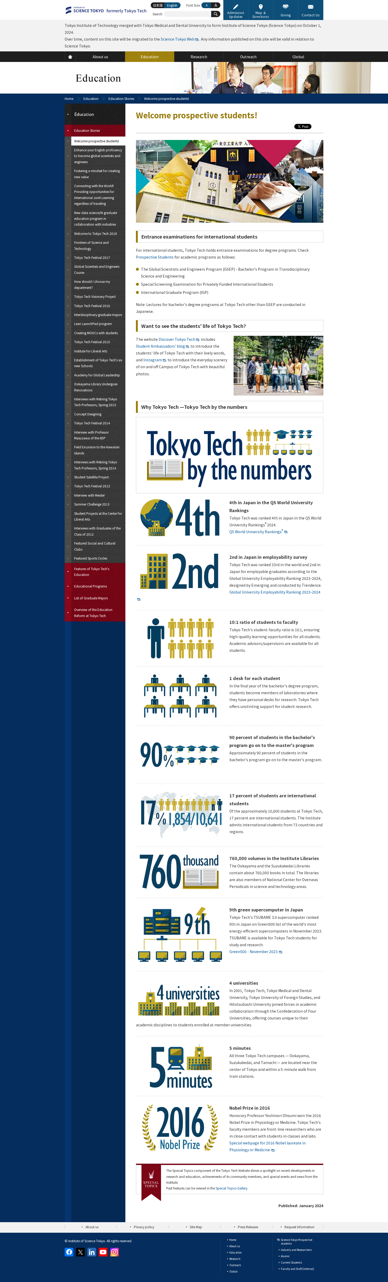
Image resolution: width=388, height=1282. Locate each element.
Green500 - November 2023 (253, 951)
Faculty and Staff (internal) (297, 1269)
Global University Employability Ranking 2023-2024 (274, 592)
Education (90, 98)
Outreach (235, 1265)
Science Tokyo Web (178, 39)
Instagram (152, 359)
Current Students (291, 1262)
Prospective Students (155, 257)
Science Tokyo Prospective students (296, 1241)
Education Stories (121, 98)
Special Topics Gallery (231, 1188)
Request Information (299, 1227)
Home (69, 98)
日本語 (158, 5)
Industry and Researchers (296, 1250)
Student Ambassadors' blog (160, 346)
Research (234, 1259)
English (172, 5)
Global (233, 1271)
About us (92, 1227)
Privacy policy (144, 1227)
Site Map (196, 1227)
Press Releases (248, 1227)
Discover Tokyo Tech (177, 339)
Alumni (285, 1256)
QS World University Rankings (256, 531)
